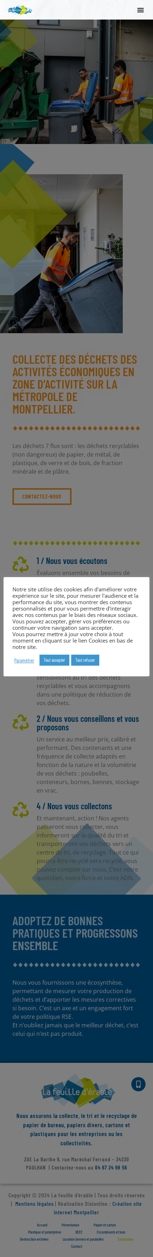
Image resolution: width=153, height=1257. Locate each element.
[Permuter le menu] (140, 10)
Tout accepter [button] (54, 660)
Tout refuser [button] (85, 660)
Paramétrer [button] (24, 660)
